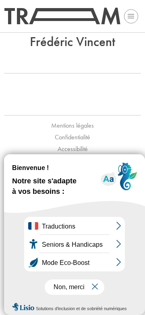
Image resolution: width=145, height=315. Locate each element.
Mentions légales (72, 125)
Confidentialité (72, 137)
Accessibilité (73, 149)
